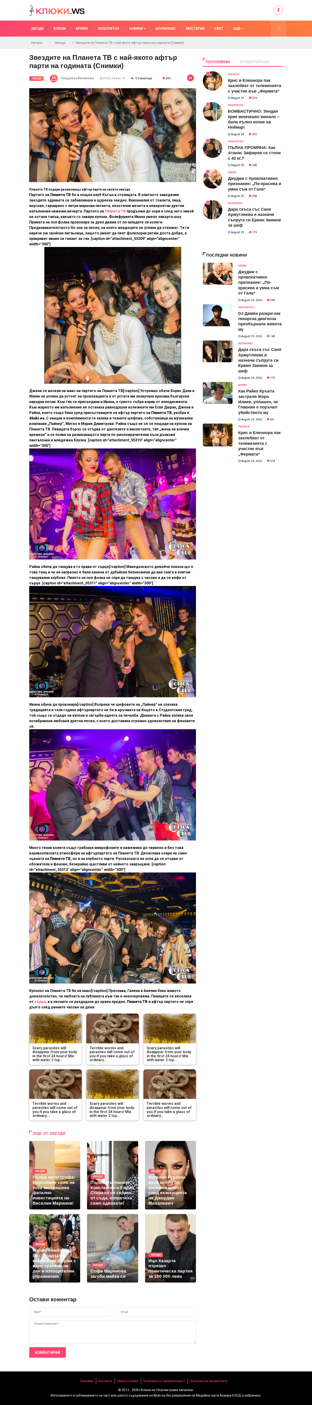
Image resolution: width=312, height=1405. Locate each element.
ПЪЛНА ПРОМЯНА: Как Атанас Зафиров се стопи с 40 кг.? (254, 153)
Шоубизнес (166, 28)
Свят (218, 28)
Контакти (105, 1381)
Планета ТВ (116, 211)
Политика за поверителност (164, 1381)
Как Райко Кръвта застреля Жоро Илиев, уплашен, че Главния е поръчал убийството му (258, 402)
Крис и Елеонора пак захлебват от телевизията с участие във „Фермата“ (254, 85)
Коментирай (47, 1352)
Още (237, 28)
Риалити (233, 74)
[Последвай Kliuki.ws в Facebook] (278, 10)
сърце (40, 1001)
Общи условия (127, 1381)
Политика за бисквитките (208, 1381)
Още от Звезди (49, 1133)
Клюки (60, 28)
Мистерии (195, 28)
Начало (36, 43)
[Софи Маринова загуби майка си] (112, 1248)
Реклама (86, 1381)
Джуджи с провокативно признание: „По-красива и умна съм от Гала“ (254, 183)
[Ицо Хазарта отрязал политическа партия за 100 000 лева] (170, 1248)
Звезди (37, 28)
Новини (136, 28)
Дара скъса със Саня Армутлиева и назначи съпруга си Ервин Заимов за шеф (259, 360)
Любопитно (108, 28)
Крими (82, 28)
